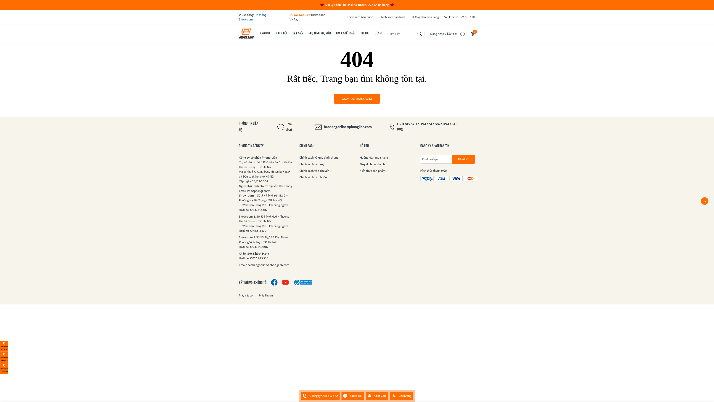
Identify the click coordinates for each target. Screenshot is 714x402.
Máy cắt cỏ (246, 295)
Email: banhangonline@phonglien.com (264, 265)
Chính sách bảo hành (392, 17)
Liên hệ (378, 33)
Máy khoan (266, 295)
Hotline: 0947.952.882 (253, 247)
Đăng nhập (437, 34)
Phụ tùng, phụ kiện (320, 33)
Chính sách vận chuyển (314, 171)
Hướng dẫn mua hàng (425, 17)
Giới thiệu (281, 33)
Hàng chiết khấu (345, 33)
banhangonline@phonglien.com (348, 127)
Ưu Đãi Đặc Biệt (300, 15)
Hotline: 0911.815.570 (253, 230)
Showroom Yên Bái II (4, 356)
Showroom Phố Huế (4, 345)
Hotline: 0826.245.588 (253, 258)
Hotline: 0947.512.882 (253, 210)
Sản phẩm (298, 33)
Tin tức (365, 33)
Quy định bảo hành (372, 164)
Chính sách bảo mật (312, 164)
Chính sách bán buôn (360, 17)
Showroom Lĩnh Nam (4, 367)
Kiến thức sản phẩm (372, 171)
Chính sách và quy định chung (319, 157)
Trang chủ (264, 33)
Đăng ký (452, 33)
